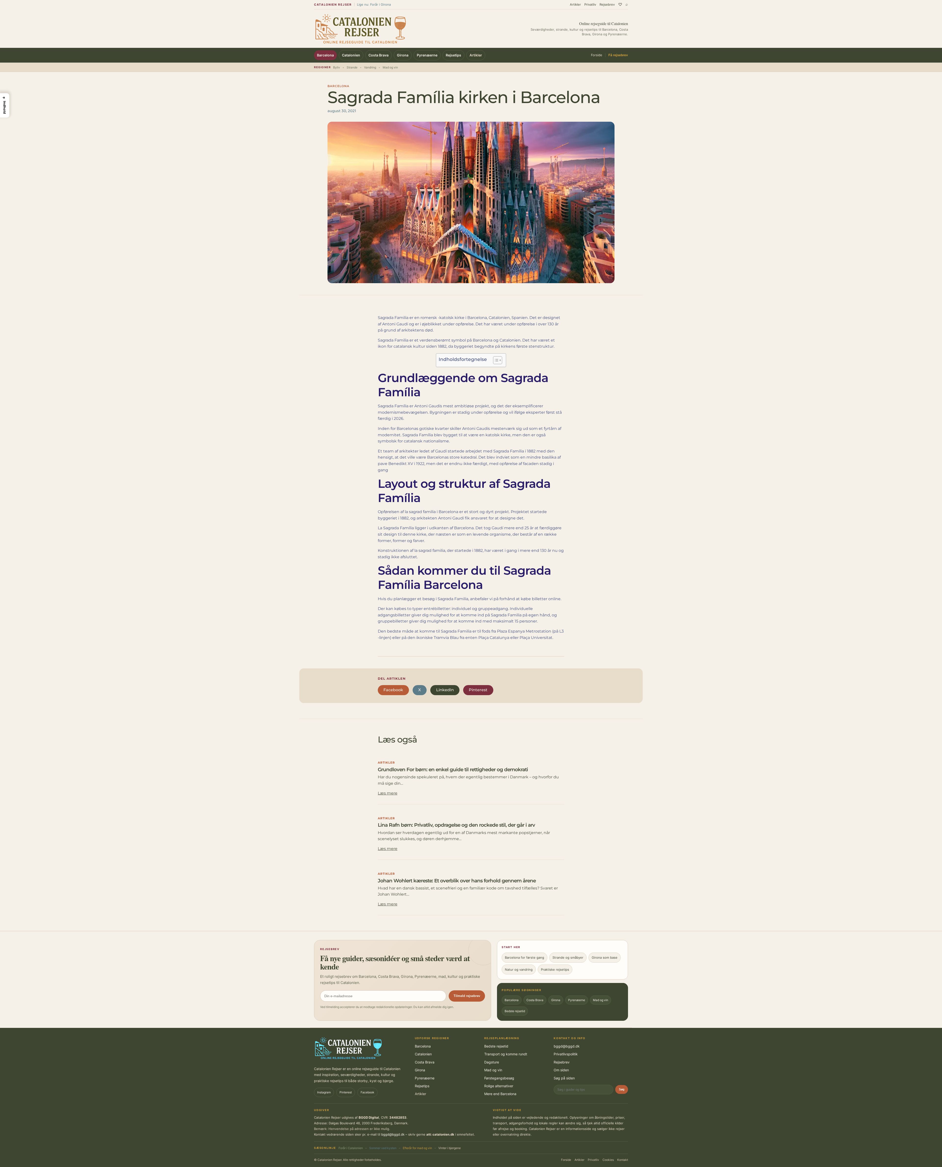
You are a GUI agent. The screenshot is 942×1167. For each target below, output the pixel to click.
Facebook (393, 690)
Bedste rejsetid (515, 1011)
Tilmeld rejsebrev (467, 996)
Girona (402, 55)
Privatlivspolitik (566, 1054)
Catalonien (351, 55)
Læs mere (387, 793)
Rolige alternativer (498, 1086)
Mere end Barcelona (500, 1094)
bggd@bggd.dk (567, 1046)
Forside (596, 55)
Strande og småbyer (567, 957)
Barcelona (325, 55)
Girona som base (604, 957)
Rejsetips (453, 55)
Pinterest (478, 690)
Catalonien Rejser (333, 4)
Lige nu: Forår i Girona (374, 4)
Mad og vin (600, 1000)
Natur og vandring (519, 969)
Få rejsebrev (618, 55)
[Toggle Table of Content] (495, 360)
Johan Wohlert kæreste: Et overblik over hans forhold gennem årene (457, 881)
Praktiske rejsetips (555, 969)
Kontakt (622, 1160)
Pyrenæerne (427, 55)
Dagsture (491, 1062)
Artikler (575, 4)
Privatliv (590, 4)
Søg (621, 1089)
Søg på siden (564, 1078)
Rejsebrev (607, 4)
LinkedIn (445, 690)
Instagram (324, 1092)
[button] (4, 105)
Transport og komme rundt (505, 1054)
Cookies (608, 1160)
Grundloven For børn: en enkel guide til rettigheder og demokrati (453, 769)
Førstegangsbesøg (499, 1078)
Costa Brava (378, 55)
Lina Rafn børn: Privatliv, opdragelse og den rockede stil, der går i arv (456, 825)
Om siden (561, 1070)
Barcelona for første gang (524, 957)
